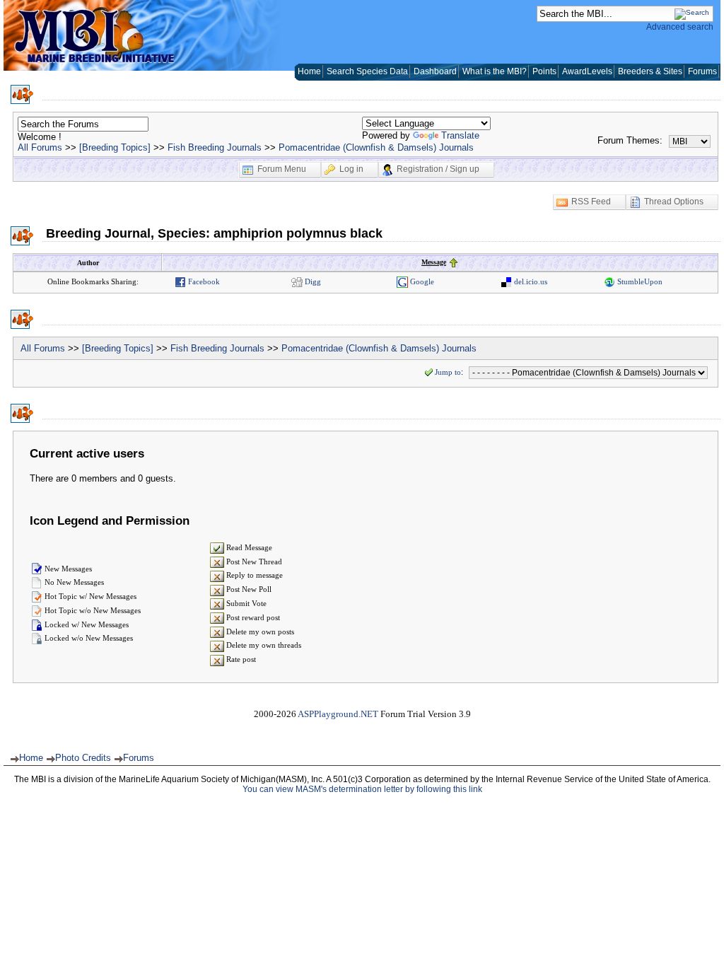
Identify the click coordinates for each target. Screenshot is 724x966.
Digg (312, 281)
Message (433, 262)
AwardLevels (587, 71)
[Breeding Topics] (115, 147)
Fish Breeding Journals (215, 147)
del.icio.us (529, 281)
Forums (702, 71)
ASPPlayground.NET (338, 714)
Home (309, 71)
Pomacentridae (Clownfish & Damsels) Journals (376, 147)
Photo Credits (83, 757)
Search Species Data (367, 71)
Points (544, 71)
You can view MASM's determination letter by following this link (362, 789)
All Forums (40, 147)
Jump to (448, 372)
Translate (460, 135)
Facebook (203, 281)
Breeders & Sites (650, 71)
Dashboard (435, 71)
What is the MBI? (494, 71)
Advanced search (679, 27)
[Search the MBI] (692, 12)
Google (421, 281)
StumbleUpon (638, 281)
